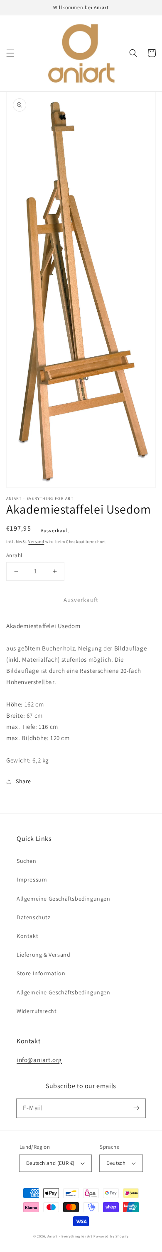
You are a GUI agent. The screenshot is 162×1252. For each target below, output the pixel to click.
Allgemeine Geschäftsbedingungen (63, 898)
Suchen (27, 861)
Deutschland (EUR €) (50, 1163)
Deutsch (115, 1163)
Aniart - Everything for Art (70, 1236)
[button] (10, 53)
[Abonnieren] (136, 1108)
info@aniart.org (39, 1060)
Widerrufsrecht (36, 1011)
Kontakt (27, 936)
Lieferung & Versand (43, 954)
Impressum (32, 879)
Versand (36, 541)
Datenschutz (34, 917)
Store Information (41, 973)
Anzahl (14, 555)
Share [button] (23, 781)
